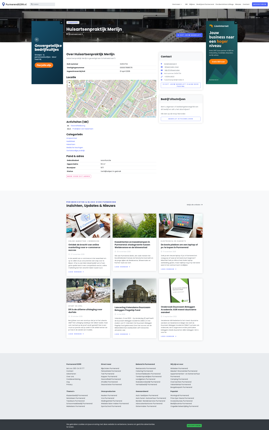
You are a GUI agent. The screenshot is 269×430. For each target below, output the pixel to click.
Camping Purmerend (179, 379)
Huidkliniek (70, 141)
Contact (246, 4)
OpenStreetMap (151, 117)
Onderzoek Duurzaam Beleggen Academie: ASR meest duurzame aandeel (178, 309)
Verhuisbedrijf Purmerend (146, 384)
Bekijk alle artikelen (193, 205)
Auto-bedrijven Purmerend (147, 395)
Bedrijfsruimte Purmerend (181, 403)
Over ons (70, 376)
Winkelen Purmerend (179, 368)
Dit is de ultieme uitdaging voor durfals (85, 311)
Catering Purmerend (144, 371)
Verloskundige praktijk (75, 150)
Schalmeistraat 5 (76, 34)
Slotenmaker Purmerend (146, 406)
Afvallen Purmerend (109, 382)
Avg (68, 382)
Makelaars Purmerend (75, 406)
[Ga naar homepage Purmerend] (13, 4)
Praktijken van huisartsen (83, 129)
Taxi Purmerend (107, 374)
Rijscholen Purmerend (110, 368)
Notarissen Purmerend (75, 398)
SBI (186, 4)
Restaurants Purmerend (146, 368)
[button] (111, 99)
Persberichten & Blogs (225, 4)
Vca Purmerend (107, 398)
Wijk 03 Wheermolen (172, 70)
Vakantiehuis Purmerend (180, 384)
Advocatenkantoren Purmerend (149, 403)
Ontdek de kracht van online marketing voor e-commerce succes (84, 247)
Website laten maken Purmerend (115, 403)
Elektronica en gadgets (173, 241)
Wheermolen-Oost (172, 67)
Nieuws (238, 4)
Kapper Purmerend (109, 376)
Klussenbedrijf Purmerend (77, 395)
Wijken (192, 4)
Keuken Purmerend (109, 395)
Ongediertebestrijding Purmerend (184, 406)
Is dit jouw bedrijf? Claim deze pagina (181, 85)
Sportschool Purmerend (111, 406)
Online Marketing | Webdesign (83, 241)
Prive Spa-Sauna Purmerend (182, 398)
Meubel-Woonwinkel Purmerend (183, 371)
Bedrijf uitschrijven (181, 119)
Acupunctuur (73, 22)
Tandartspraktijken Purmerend (148, 376)
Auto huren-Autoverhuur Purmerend (151, 398)
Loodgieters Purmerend (145, 379)
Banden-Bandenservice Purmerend (150, 401)
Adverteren (259, 4)
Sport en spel (75, 306)
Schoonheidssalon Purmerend (148, 374)
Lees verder (75, 272)
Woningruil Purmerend (179, 395)
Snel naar (176, 4)
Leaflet (142, 117)
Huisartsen (70, 144)
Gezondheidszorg (78, 125)
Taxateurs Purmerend (75, 401)
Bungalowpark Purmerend (181, 387)
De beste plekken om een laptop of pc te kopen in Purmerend (179, 246)
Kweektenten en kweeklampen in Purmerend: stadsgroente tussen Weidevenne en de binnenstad (132, 244)
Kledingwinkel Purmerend (111, 401)
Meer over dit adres (78, 176)
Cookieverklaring (73, 379)
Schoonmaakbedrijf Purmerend (79, 403)
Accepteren (194, 425)
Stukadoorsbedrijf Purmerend (148, 382)
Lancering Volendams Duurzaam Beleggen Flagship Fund (132, 309)
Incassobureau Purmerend (181, 401)
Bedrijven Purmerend (205, 4)
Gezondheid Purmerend (111, 379)
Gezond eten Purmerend (111, 384)
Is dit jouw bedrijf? (189, 35)
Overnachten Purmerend (180, 382)
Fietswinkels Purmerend (111, 371)
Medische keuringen (74, 147)
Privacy (69, 384)
